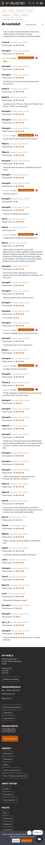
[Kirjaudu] (33, 3)
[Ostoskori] (37, 3)
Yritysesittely (7, 830)
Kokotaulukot (7, 818)
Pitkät (16, 15)
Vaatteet (21, 11)
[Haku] (30, 3)
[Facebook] (4, 730)
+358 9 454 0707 (13, 690)
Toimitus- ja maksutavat (11, 770)
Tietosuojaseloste (9, 800)
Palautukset (7, 753)
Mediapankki (7, 824)
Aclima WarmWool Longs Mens (13, 19)
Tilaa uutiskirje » (9, 738)
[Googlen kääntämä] (9, 58)
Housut (30, 11)
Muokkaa (16, 840)
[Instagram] (8, 730)
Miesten (25, 15)
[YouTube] (13, 730)
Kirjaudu (6, 789)
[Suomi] (41, 3)
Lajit (5, 11)
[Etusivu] (16, 3)
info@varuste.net (8, 694)
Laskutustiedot (8, 718)
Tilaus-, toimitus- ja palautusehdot (14, 776)
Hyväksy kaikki (26, 840)
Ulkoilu (12, 11)
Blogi (5, 813)
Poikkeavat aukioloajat (10, 679)
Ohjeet (5, 764)
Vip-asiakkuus (8, 794)
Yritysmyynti (7, 713)
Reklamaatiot (7, 759)
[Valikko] (3, 3)
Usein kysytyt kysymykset (11, 707)
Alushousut (7, 15)
